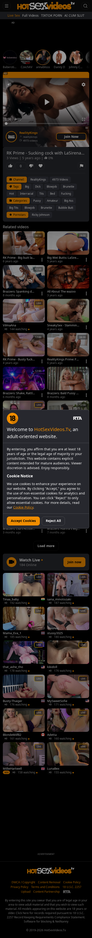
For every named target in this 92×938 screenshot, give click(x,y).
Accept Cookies (23, 520)
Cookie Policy (23, 507)
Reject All (53, 520)
